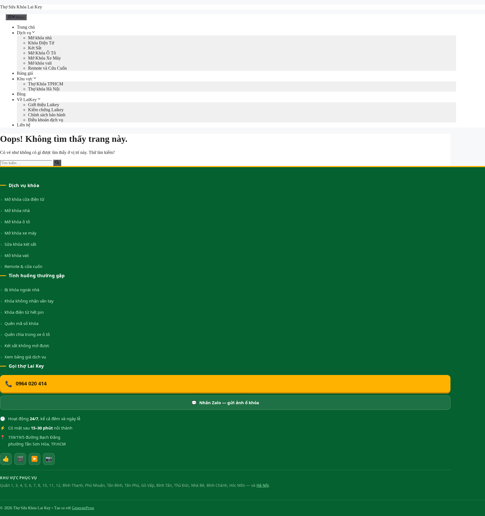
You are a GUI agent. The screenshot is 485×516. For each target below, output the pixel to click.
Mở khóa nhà (40, 37)
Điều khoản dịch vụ (45, 119)
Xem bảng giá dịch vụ (25, 357)
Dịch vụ (24, 32)
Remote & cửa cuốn (23, 266)
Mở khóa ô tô (17, 221)
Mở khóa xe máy (20, 233)
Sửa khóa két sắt (20, 244)
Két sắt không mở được (26, 345)
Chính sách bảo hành (46, 114)
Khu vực (25, 78)
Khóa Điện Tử (41, 42)
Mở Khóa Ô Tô (42, 53)
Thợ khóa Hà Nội (44, 89)
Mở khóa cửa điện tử (24, 199)
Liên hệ (23, 124)
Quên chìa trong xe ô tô (27, 334)
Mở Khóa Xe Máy (44, 58)
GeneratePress (83, 508)
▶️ (34, 458)
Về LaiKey (27, 99)
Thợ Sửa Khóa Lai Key (21, 6)
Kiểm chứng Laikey (46, 109)
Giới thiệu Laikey (43, 104)
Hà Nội (263, 485)
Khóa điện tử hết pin (24, 312)
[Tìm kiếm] (57, 163)
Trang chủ (26, 27)
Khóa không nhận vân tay (28, 301)
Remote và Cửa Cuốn (47, 68)
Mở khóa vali (40, 63)
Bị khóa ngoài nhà (21, 289)
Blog (21, 94)
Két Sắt (34, 48)
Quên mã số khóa (21, 323)
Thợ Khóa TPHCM (45, 83)
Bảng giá (25, 73)
